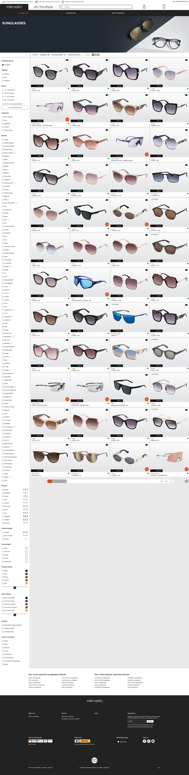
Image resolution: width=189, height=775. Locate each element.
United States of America (182, 1)
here (150, 727)
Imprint (50, 767)
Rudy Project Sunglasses (37, 685)
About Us (32, 713)
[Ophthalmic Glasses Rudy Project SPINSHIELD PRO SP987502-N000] (130, 141)
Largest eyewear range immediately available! (19, 1)
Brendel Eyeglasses (134, 680)
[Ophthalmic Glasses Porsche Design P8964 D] (130, 316)
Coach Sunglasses (34, 682)
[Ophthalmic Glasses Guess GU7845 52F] (169, 281)
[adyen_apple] (45, 741)
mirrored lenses (9, 631)
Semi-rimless (8, 535)
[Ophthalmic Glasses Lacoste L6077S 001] (90, 211)
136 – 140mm (10, 96)
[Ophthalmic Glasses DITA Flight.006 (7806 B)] (169, 421)
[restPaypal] (40, 741)
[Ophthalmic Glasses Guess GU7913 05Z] (169, 141)
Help (96, 713)
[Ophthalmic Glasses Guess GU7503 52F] (50, 316)
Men (5, 77)
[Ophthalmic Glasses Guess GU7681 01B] (90, 71)
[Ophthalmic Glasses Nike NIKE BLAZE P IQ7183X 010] (130, 386)
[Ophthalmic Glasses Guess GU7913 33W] (50, 246)
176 (166, 481)
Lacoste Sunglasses (68, 685)
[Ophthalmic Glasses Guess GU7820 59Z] (50, 351)
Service (64, 713)
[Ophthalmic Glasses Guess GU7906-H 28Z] (90, 176)
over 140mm (10, 100)
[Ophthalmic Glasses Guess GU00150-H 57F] (130, 176)
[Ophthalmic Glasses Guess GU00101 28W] (169, 71)
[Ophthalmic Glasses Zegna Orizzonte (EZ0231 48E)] (169, 211)
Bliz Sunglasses (34, 680)
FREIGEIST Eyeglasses (135, 678)
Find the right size (14, 107)
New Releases (8, 117)
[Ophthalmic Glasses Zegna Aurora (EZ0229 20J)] (169, 246)
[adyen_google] (50, 741)
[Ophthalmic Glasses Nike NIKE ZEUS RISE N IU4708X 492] (90, 281)
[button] (14, 7)
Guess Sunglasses (34, 678)
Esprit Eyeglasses (100, 685)
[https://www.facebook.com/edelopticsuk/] (144, 742)
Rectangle (7, 493)
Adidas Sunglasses (35, 687)
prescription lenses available (12, 625)
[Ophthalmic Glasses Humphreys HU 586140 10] (169, 176)
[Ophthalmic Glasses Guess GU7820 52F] (50, 141)
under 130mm (10, 90)
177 (171, 481)
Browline (6, 523)
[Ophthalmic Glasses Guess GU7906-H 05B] (130, 281)
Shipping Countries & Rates (71, 719)
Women (6, 74)
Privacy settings (34, 716)
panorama (7, 506)
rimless (6, 539)
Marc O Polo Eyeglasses (102, 680)
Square (6, 489)
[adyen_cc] (30, 741)
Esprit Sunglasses (67, 682)
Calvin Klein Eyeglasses (135, 682)
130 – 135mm (10, 93)
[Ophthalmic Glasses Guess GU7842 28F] (130, 246)
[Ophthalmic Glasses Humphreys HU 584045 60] (90, 456)
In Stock (6, 127)
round (6, 496)
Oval (5, 513)
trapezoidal (7, 561)
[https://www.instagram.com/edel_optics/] (148, 742)
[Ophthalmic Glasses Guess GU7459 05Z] (50, 281)
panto (6, 509)
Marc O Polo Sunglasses (69, 678)
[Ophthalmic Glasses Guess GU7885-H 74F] (90, 246)
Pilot (5, 499)
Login (144, 8)
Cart (164, 8)
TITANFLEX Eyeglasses (102, 687)
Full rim (6, 532)
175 (161, 481)
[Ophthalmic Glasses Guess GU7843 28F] (90, 421)
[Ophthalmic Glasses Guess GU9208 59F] (90, 141)
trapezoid (7, 516)
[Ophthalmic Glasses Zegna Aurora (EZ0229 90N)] (169, 351)
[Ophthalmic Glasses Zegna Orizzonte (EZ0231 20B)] (169, 386)
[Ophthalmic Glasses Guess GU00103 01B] (169, 316)
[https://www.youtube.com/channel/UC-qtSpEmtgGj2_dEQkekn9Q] (153, 742)
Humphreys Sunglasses (69, 680)
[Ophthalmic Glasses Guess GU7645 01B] (50, 71)
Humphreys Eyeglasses (102, 678)
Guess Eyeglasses (100, 682)
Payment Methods (68, 716)
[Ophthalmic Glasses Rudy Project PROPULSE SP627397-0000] (90, 386)
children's (7, 80)
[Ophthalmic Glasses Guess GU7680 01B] (90, 316)
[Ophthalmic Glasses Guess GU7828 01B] (130, 421)
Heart (5, 548)
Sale (5, 120)
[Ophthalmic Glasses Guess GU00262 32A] (130, 456)
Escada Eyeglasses (134, 685)
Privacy (44, 767)
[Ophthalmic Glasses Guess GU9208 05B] (90, 106)
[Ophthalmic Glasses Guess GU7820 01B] (130, 71)
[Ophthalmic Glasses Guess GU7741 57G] (130, 106)
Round (6, 555)
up (159, 767)
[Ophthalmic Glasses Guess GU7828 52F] (90, 351)
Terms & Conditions (35, 767)
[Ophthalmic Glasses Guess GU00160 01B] (169, 106)
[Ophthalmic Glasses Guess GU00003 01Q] (50, 176)
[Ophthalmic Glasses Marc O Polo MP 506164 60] (50, 456)
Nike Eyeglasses (133, 687)
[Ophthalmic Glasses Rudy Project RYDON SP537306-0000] (50, 386)
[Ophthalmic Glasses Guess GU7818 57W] (130, 351)
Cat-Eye (6, 503)
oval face (7, 551)
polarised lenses (9, 628)
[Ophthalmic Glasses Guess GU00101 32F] (50, 211)
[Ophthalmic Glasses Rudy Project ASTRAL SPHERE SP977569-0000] (50, 106)
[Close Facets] (15, 55)
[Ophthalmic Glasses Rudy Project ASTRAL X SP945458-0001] (169, 456)
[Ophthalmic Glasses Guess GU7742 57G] (50, 421)
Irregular (6, 519)
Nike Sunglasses (67, 687)
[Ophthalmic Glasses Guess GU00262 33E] (130, 211)
